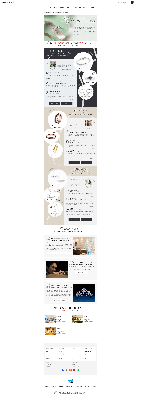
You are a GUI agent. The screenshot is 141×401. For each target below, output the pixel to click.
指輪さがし (55, 7)
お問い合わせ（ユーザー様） (51, 362)
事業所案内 (61, 386)
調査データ (74, 364)
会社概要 (46, 386)
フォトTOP (69, 7)
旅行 (85, 354)
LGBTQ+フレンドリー (63, 358)
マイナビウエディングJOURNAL (75, 358)
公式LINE (86, 358)
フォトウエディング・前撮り (64, 354)
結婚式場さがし (61, 348)
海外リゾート (61, 351)
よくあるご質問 (48, 364)
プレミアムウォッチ (75, 351)
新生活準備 (48, 358)
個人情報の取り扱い (75, 366)
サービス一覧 (54, 386)
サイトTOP (49, 7)
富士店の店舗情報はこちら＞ (79, 187)
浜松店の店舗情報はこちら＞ (79, 127)
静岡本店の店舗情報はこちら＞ (66, 69)
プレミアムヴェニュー (88, 348)
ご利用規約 (48, 366)
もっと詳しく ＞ (72, 80)
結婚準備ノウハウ (77, 7)
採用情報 (94, 386)
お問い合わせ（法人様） (76, 362)
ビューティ (74, 354)
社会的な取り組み (69, 386)
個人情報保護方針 (79, 386)
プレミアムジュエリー (91, 7)
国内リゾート (48, 351)
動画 (84, 7)
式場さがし (62, 7)
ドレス (47, 354)
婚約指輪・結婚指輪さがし (50, 348)
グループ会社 (87, 386)
